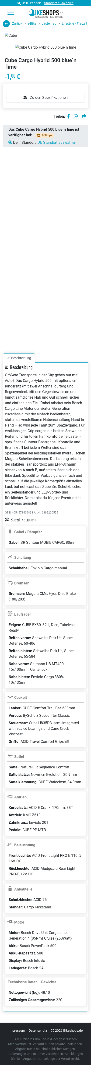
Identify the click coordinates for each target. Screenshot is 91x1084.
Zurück (17, 23)
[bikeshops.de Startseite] (46, 13)
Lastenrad (49, 23)
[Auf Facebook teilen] (68, 116)
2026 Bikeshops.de (69, 1030)
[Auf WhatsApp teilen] (76, 116)
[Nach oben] (78, 1071)
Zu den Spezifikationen (48, 97)
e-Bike (32, 23)
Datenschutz (38, 1030)
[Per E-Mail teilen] (84, 116)
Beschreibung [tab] (21, 358)
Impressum (17, 1030)
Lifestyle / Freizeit (74, 23)
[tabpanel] (45, 692)
